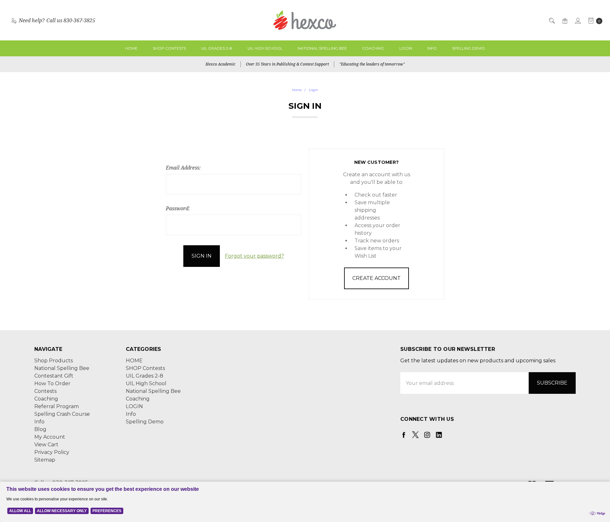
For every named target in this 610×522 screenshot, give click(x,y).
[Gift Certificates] (564, 20)
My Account (49, 437)
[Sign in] (577, 20)
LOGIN (405, 48)
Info (432, 48)
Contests (45, 391)
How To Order (52, 383)
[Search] (551, 20)
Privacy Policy (51, 452)
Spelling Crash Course (62, 414)
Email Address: (183, 167)
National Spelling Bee (322, 48)
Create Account (376, 278)
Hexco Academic (220, 64)
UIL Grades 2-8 (216, 48)
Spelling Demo (468, 48)
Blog (40, 429)
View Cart (46, 445)
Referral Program (56, 406)
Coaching (373, 48)
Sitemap (44, 460)
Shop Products (53, 361)
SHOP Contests (169, 48)
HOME (131, 48)
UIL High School (264, 48)
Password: (178, 208)
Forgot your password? (254, 256)
